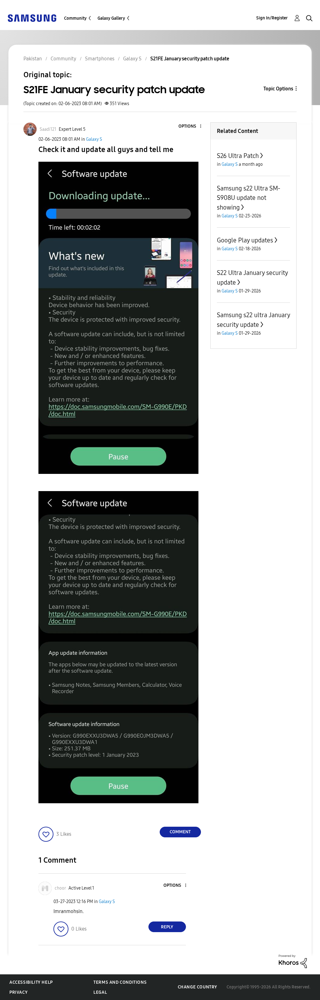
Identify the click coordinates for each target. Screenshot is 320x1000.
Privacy (18, 992)
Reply (167, 927)
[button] (190, 126)
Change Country (197, 987)
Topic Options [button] (278, 89)
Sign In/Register (272, 18)
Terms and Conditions (120, 982)
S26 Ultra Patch (238, 156)
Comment (180, 832)
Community (75, 18)
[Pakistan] (32, 18)
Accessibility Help (31, 982)
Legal (100, 992)
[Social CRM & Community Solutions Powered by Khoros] (293, 961)
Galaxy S (94, 139)
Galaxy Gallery (111, 18)
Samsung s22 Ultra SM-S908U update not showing (248, 198)
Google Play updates (245, 240)
